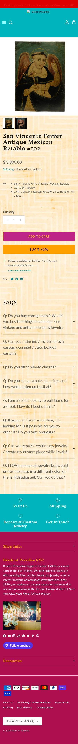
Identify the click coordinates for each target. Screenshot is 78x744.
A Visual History (41, 593)
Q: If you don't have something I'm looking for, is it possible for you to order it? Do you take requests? (31, 426)
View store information (19, 270)
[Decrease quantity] (6, 220)
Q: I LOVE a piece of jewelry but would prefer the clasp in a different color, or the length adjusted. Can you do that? (35, 471)
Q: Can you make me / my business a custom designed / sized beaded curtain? (33, 347)
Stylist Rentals (62, 702)
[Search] (12, 22)
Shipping (8, 169)
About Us (7, 702)
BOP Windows (24, 707)
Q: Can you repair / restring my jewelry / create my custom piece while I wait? (35, 449)
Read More (22, 593)
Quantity (8, 212)
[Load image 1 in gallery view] (39, 76)
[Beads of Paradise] (39, 22)
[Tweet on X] (12, 279)
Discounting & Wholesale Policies (33, 702)
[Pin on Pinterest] (21, 279)
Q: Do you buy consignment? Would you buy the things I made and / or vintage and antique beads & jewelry (33, 321)
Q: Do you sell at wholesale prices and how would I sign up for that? (34, 383)
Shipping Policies (44, 707)
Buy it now (39, 249)
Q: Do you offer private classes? (29, 367)
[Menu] (4, 22)
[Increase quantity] (21, 220)
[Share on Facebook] (16, 279)
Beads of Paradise (20, 730)
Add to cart (39, 236)
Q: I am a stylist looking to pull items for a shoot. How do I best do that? (36, 403)
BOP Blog (8, 707)
